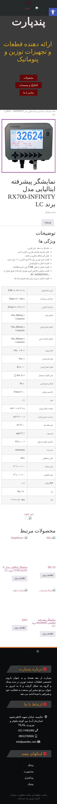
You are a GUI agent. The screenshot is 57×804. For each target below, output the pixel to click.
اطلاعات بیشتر (47, 575)
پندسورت (28, 771)
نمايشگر (48, 111)
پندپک (30, 784)
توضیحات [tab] (47, 222)
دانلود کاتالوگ (28, 514)
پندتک (30, 765)
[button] (28, 2)
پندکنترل (29, 777)
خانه (54, 111)
